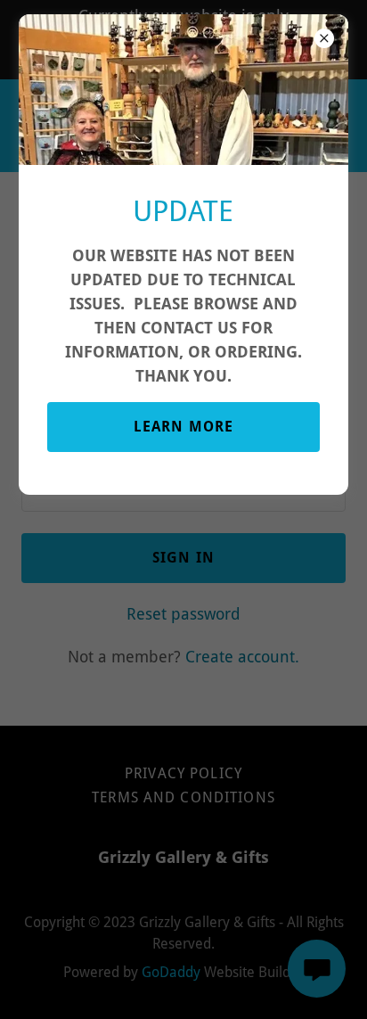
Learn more (183, 426)
